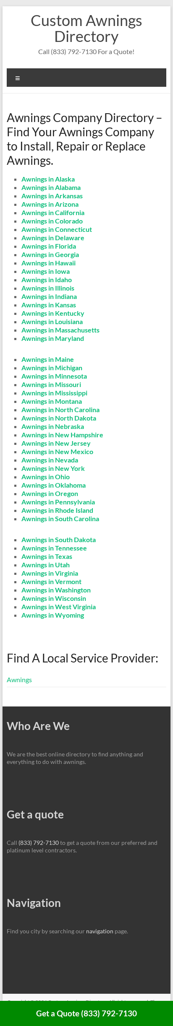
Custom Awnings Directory (86, 28)
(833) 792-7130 (38, 842)
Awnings (19, 679)
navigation (99, 931)
